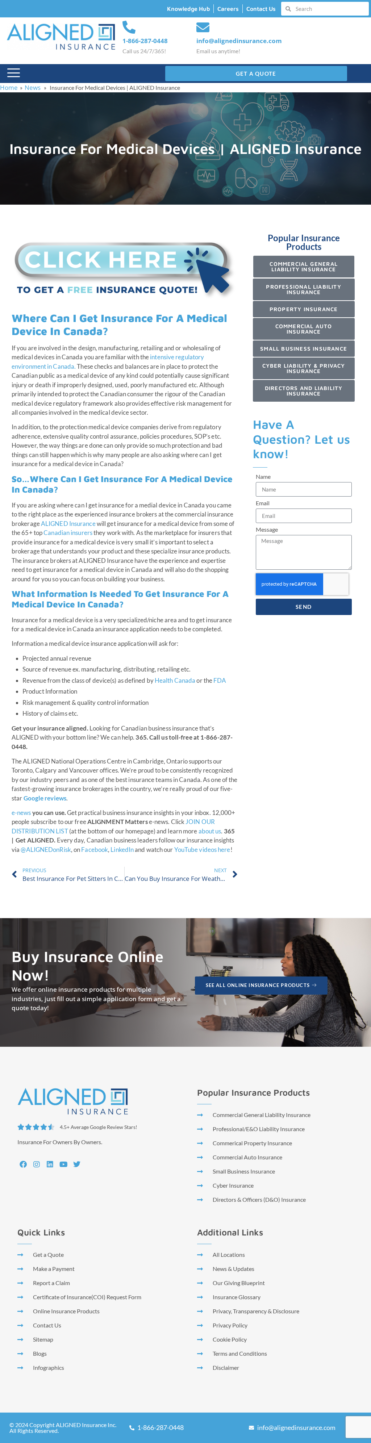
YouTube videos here (202, 849)
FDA (219, 680)
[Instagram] (36, 1164)
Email (263, 503)
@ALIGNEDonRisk (46, 849)
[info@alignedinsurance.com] (202, 27)
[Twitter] (77, 1164)
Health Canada (175, 680)
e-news (22, 812)
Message (267, 530)
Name (263, 477)
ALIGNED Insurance (68, 523)
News (33, 87)
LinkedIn (123, 849)
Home (9, 87)
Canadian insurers (67, 532)
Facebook (94, 849)
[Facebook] (23, 1164)
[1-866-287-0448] (129, 27)
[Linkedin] (50, 1164)
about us (210, 831)
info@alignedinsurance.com (239, 41)
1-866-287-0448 (145, 41)
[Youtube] (63, 1164)
